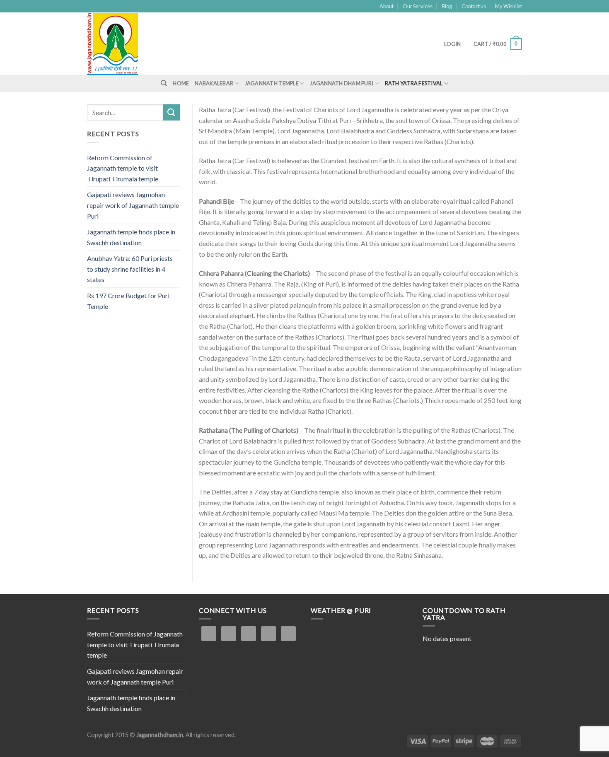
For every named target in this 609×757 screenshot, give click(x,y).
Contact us (474, 6)
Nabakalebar (214, 83)
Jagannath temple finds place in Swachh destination (131, 237)
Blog (447, 6)
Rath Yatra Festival (414, 83)
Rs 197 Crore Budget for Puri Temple (128, 301)
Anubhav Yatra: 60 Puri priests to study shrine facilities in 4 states (130, 268)
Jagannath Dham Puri (341, 83)
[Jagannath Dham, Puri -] (130, 44)
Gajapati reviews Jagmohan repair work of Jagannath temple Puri (133, 204)
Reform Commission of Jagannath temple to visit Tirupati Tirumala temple (122, 168)
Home (181, 83)
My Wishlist (508, 6)
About (386, 6)
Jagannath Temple (272, 83)
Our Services (418, 6)
